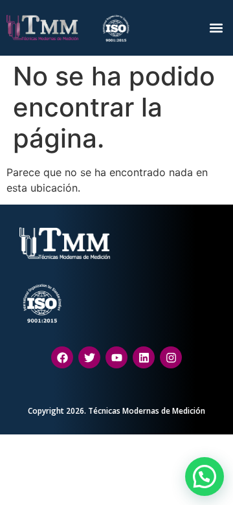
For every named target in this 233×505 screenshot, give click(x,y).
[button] (216, 27)
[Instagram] (171, 357)
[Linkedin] (144, 357)
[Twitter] (89, 357)
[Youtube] (116, 357)
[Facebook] (62, 357)
